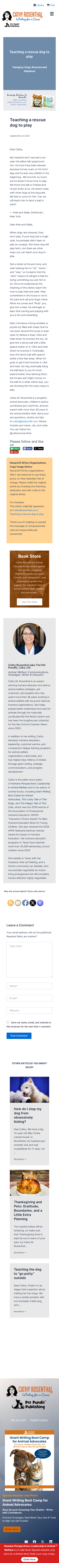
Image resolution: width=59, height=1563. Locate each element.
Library (40, 5)
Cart (52, 5)
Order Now (29, 1559)
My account (18, 1420)
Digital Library (39, 1420)
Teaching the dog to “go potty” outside (27, 1273)
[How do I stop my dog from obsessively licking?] (29, 1089)
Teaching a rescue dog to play (27, 514)
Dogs (28, 67)
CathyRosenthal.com (25, 510)
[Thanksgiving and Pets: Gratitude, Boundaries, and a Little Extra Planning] (29, 1182)
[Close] (56, 1545)
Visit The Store (29, 602)
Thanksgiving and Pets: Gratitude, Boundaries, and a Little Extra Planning (28, 1210)
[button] (26, 1542)
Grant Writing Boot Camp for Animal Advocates (29, 795)
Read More (20, 1159)
